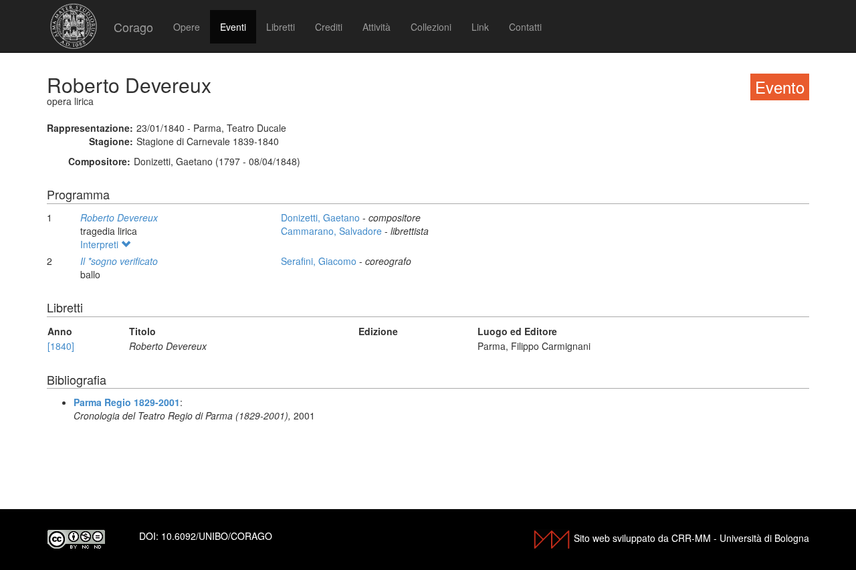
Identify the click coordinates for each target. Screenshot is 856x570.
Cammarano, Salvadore (333, 231)
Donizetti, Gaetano (321, 217)
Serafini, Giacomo (320, 261)
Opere (186, 26)
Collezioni (431, 26)
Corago (133, 26)
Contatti (525, 26)
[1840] (60, 346)
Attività (376, 26)
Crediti (328, 26)
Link (480, 26)
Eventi (233, 26)
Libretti (280, 26)
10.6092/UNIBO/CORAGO (216, 536)
